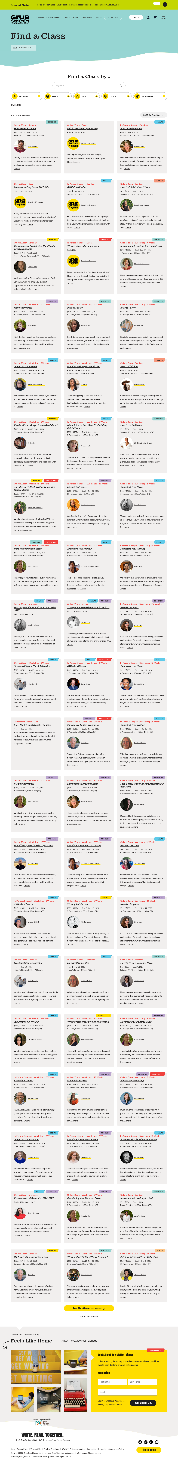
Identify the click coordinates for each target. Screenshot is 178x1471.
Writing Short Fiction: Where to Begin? (87, 1256)
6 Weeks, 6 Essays (76, 666)
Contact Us (91, 1449)
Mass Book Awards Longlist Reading (32, 724)
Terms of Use (36, 1449)
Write (15, 47)
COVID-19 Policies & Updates (73, 1449)
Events (67, 17)
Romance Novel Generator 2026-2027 (33, 1198)
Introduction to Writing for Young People (141, 246)
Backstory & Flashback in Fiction (31, 1256)
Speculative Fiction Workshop (83, 724)
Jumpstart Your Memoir (79, 548)
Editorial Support (53, 17)
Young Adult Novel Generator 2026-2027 (88, 607)
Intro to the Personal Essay (27, 548)
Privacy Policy (22, 1449)
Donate (136, 17)
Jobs (13, 1449)
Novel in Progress (23, 307)
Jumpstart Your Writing (132, 548)
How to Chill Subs (129, 366)
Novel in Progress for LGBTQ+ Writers (33, 845)
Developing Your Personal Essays (84, 845)
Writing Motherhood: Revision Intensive (88, 1021)
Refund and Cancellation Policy (111, 1449)
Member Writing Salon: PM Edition (32, 187)
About (75, 17)
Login (100, 1401)
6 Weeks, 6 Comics (23, 1080)
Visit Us (99, 17)
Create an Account (114, 1401)
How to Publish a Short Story (135, 187)
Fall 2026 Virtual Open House (82, 128)
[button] (153, 115)
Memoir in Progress (77, 487)
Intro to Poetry (74, 307)
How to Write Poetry (131, 425)
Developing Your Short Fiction (82, 783)
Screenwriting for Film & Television (32, 666)
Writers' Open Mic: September (83, 246)
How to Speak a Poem (25, 128)
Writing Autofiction (77, 904)
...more (17, 168)
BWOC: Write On (76, 187)
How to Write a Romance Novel (136, 962)
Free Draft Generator (131, 128)
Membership (87, 17)
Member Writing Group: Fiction (83, 366)
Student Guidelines (51, 1449)
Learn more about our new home (80, 1341)
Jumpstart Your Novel (25, 366)
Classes (39, 17)
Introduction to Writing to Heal (136, 1198)
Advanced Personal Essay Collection (139, 1256)
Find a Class (113, 17)
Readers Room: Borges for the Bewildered (35, 425)
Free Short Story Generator (28, 962)
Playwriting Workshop (132, 1080)
